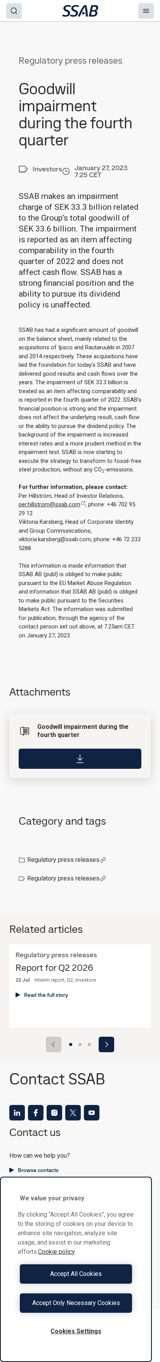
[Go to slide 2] (80, 1044)
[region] (76, 1269)
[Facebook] (35, 1112)
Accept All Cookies (76, 1273)
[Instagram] (54, 1112)
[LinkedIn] (17, 1112)
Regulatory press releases (63, 859)
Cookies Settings (75, 1331)
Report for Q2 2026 (54, 968)
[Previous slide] (53, 1044)
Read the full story (46, 994)
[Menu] (146, 11)
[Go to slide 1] (70, 1044)
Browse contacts (38, 1170)
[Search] (14, 11)
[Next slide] (106, 1044)
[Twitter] (73, 1112)
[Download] (80, 759)
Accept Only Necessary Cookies (76, 1303)
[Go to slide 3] (89, 1044)
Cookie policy (56, 1251)
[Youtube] (91, 1112)
